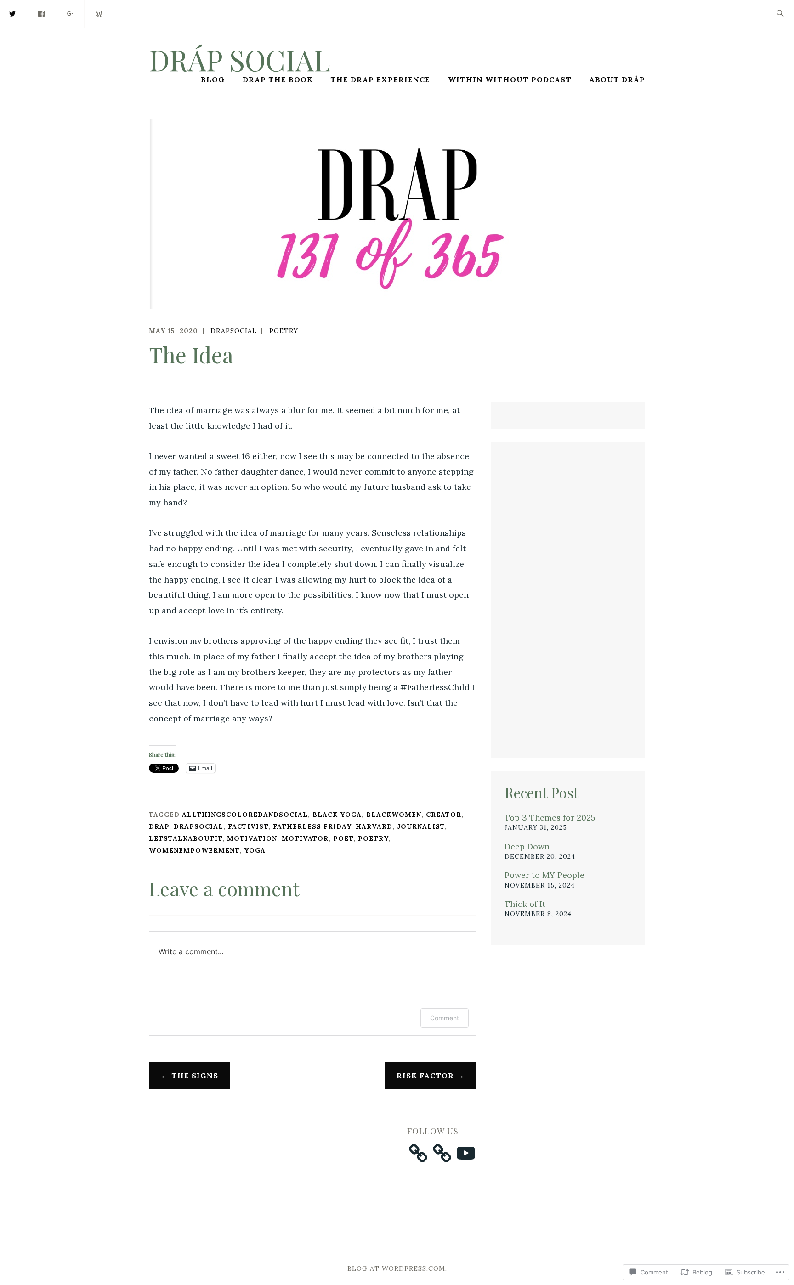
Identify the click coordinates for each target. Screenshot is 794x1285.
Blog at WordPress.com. (397, 1268)
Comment (444, 1018)
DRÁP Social (239, 59)
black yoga (337, 814)
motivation (252, 838)
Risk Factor (425, 1075)
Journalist (421, 826)
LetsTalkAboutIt (185, 838)
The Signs (194, 1075)
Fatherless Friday (312, 826)
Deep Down (527, 846)
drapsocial (233, 331)
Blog (213, 79)
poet (343, 838)
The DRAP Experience (380, 79)
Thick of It (525, 904)
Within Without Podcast (510, 79)
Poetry (283, 331)
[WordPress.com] (99, 12)
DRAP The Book (278, 79)
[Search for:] (780, 14)
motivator (305, 838)
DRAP (159, 826)
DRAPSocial (198, 826)
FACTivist (248, 826)
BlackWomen (393, 814)
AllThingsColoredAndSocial (245, 814)
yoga (255, 850)
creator (443, 814)
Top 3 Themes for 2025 (550, 817)
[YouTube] (466, 1153)
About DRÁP (617, 79)
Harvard (374, 826)
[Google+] (71, 12)
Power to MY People (544, 875)
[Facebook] (42, 12)
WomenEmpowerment (194, 850)
